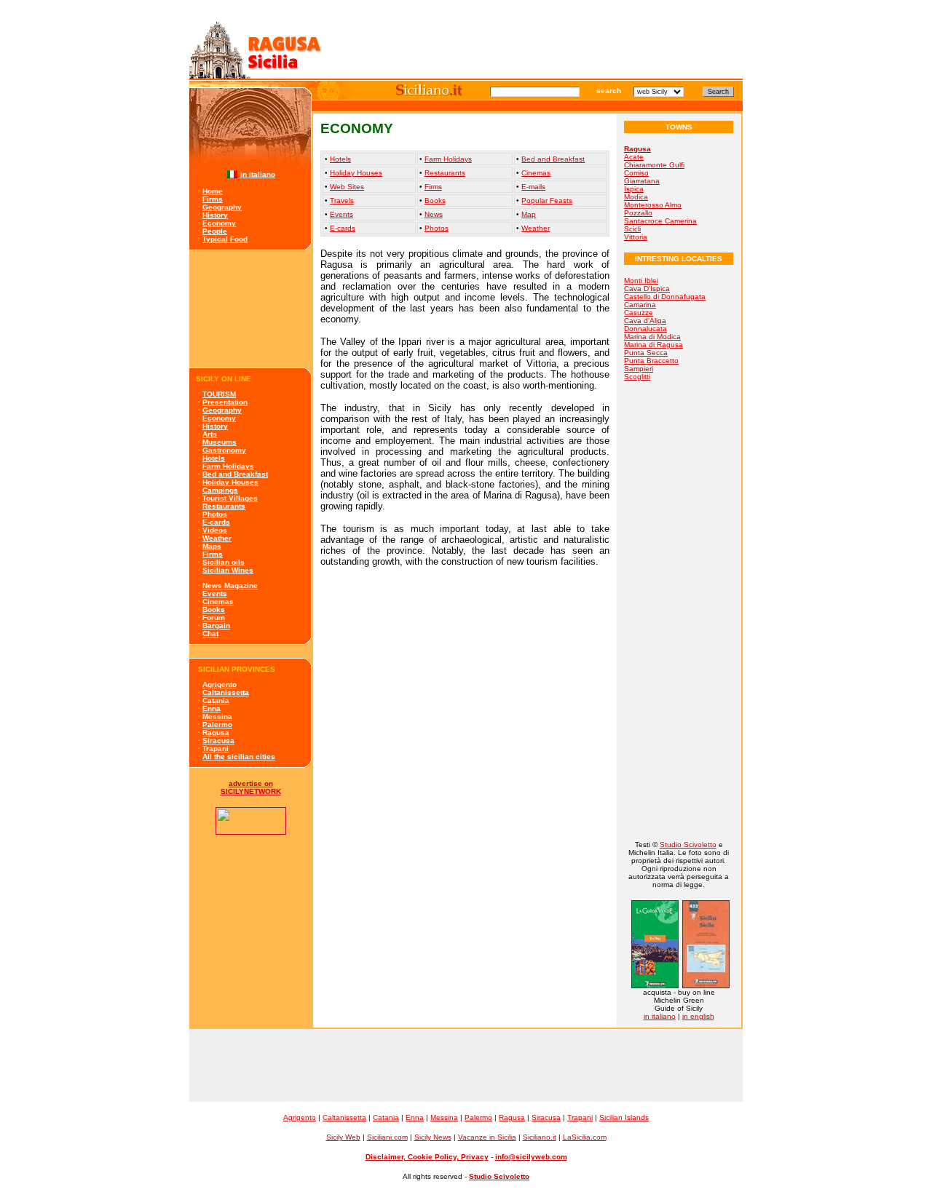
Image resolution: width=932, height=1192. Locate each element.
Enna (211, 708)
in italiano (257, 174)
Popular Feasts (546, 200)
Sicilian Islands (624, 1117)
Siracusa (218, 740)
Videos (214, 530)
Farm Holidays (228, 466)
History (215, 215)
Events (214, 593)
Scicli (632, 229)
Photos (214, 514)
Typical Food (225, 239)
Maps (211, 546)
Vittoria (635, 237)
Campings (220, 490)
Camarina (640, 305)
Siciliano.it (539, 1137)
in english (698, 1016)
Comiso (636, 173)
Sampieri (638, 369)
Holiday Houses (230, 482)
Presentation (225, 402)
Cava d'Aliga (645, 321)
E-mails (533, 187)
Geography (222, 207)
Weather (217, 538)
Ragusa (215, 732)
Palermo (217, 724)
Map (528, 214)
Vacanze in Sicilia (487, 1137)
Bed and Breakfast (235, 474)
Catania (215, 700)
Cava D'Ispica (647, 289)
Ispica (634, 189)
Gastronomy (224, 450)
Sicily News (432, 1137)
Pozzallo (638, 213)
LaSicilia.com (585, 1137)
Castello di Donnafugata (665, 297)
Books (213, 609)
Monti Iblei (641, 281)
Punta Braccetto (651, 361)
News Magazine (230, 585)
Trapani (215, 748)
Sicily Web (343, 1137)
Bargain (216, 625)
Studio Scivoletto (688, 845)
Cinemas (218, 601)
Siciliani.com (387, 1137)
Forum (213, 617)
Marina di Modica (652, 337)
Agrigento (219, 684)
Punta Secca (646, 353)
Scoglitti (637, 377)
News (433, 214)
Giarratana (642, 181)
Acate (634, 157)
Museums (219, 442)
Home (212, 191)
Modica (636, 197)
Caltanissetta (225, 692)
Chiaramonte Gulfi (654, 165)
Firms (212, 199)
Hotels (213, 458)
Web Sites (347, 187)
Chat (210, 633)
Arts (209, 434)
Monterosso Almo (653, 205)
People (214, 231)
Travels (342, 200)
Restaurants (223, 506)
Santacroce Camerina (660, 221)
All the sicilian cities (238, 756)
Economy (219, 223)
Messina (217, 716)
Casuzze (638, 313)
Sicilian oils (223, 562)
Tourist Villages (230, 498)
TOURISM (219, 394)
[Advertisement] (250, 308)
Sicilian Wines (227, 570)
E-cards (216, 522)
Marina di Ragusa (653, 345)
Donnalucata (645, 329)
